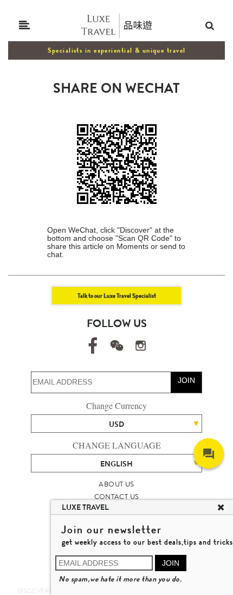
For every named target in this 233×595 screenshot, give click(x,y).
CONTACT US (116, 496)
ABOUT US (116, 484)
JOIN (186, 380)
